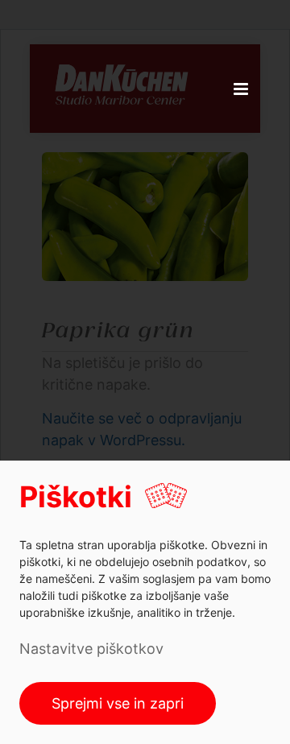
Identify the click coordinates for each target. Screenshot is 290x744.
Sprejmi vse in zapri (118, 703)
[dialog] (145, 602)
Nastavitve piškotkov (91, 648)
